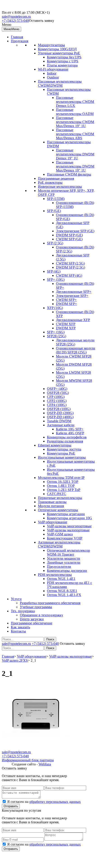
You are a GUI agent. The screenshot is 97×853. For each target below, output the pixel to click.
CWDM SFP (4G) (69, 275)
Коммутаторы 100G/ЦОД (57, 49)
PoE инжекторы (50, 182)
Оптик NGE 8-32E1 (62, 591)
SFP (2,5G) (55, 243)
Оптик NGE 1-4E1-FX (64, 595)
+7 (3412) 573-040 (15, 20)
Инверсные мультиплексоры (60, 186)
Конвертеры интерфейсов (67, 437)
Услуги (16, 599)
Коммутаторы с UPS (62, 61)
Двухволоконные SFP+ (73, 292)
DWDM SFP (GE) (69, 235)
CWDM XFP (65, 324)
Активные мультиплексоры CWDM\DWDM (59, 544)
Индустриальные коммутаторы (62, 457)
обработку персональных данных (55, 802)
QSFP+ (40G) (57, 389)
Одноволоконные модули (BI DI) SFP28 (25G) (75, 350)
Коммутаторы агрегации (66, 514)
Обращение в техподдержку (41, 615)
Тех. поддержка (23, 611)
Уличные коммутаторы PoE (59, 53)
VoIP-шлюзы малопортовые (68, 530)
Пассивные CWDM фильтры (69, 174)
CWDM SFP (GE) (69, 239)
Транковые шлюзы (52, 502)
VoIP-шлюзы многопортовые (69, 526)
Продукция (19, 41)
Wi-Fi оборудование (53, 69)
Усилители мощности (63, 558)
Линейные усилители (63, 562)
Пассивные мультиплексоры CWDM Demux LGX (75, 102)
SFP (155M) (56, 199)
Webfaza (45, 764)
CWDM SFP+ (66, 300)
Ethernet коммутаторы (54, 445)
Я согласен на (44, 802)
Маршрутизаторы (51, 45)
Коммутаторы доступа (64, 449)
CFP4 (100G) (57, 405)
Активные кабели (60, 425)
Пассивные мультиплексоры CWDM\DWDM (60, 83)
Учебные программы (36, 607)
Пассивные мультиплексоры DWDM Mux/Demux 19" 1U (75, 166)
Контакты (18, 631)
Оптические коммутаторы (58, 510)
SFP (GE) (54, 211)
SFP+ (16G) (56, 332)
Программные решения (56, 178)
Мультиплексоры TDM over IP (61, 478)
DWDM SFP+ (66, 304)
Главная (17, 37)
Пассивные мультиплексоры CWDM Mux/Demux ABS (75, 134)
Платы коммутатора (62, 65)
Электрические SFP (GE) (75, 231)
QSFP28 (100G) (59, 409)
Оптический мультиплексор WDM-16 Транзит (68, 552)
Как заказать (20, 627)
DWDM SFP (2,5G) (70, 267)
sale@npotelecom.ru (16, 16)
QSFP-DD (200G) (60, 413)
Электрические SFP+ (72, 296)
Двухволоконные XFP (73, 320)
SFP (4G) (53, 271)
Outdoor (53, 77)
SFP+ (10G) (56, 279)
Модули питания (51, 506)
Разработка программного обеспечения (50, 603)
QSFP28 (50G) (58, 393)
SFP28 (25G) (56, 336)
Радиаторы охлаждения (65, 441)
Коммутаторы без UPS (64, 57)
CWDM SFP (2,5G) (70, 263)
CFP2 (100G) (57, 401)
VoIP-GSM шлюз (60, 534)
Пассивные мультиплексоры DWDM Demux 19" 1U (75, 154)
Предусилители (59, 566)
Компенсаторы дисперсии (67, 570)
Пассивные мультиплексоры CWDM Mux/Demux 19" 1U (75, 122)
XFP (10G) (55, 308)
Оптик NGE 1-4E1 (61, 579)
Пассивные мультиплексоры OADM (75, 112)
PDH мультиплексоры (55, 575)
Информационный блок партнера (28, 760)
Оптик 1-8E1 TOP (61, 486)
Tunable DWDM (59, 421)
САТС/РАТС (56, 494)
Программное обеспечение (31, 623)
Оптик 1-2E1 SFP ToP (63, 490)
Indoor (51, 73)
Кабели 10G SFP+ (69, 429)
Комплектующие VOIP (64, 538)
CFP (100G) (56, 397)
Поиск (50, 639)
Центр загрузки (32, 619)
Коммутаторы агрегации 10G (69, 518)
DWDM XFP (66, 328)
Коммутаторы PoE (61, 453)
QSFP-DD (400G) (60, 417)
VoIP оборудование (52, 522)
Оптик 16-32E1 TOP (62, 482)
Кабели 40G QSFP (70, 433)
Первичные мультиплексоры (60, 498)
